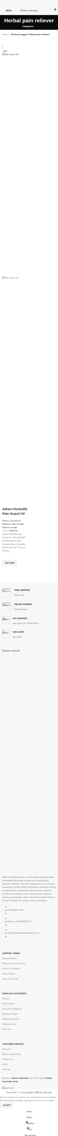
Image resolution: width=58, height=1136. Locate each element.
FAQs (4, 1064)
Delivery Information (11, 1054)
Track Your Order (10, 979)
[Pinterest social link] (29, 3)
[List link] (29, 795)
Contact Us (7, 1059)
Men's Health (8, 1003)
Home (5, 34)
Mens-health (18, 524)
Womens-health (9, 527)
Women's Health (10, 1014)
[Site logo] (29, 10)
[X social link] (25, 3)
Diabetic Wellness (10, 1019)
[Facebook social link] (22, 3)
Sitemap (6, 1069)
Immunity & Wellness (12, 1009)
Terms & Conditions (11, 968)
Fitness (5, 521)
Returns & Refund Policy (13, 963)
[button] (9, 563)
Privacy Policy (8, 974)
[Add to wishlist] (6, 556)
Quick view (6, 570)
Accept (7, 1105)
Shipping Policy (9, 958)
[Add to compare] (6, 503)
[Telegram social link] (36, 3)
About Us (6, 1049)
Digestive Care (9, 1024)
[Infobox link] (16, 592)
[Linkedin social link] (32, 3)
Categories (28, 26)
